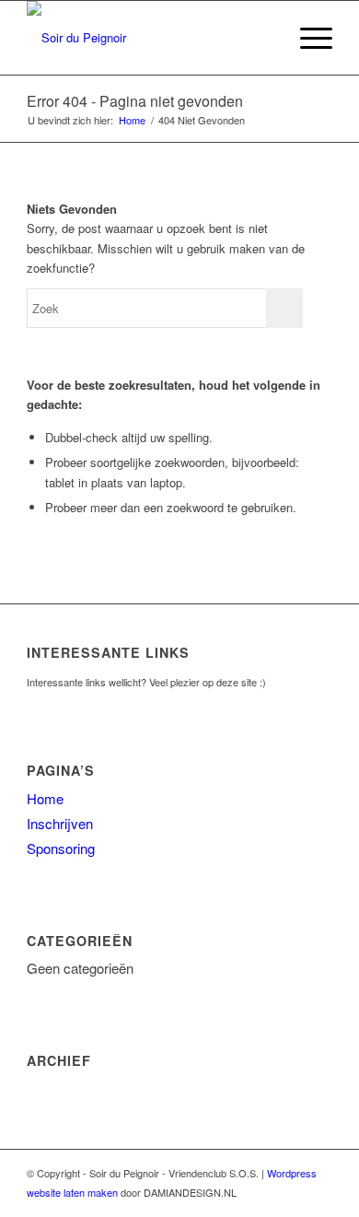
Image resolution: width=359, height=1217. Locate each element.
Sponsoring (61, 848)
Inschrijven (60, 823)
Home (132, 120)
